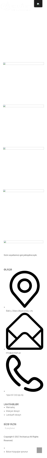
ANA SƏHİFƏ (11, 34)
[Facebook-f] (7, 260)
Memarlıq (37, 34)
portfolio (24, 34)
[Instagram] (14, 260)
